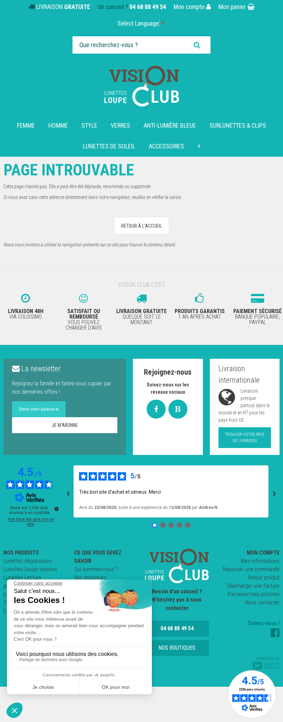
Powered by (268, 658)
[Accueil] (141, 86)
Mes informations (260, 561)
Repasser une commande (251, 569)
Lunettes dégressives (27, 561)
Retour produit (264, 577)
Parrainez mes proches (254, 594)
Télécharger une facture (253, 586)
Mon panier (232, 6)
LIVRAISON (63, 6)
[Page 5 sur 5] (188, 525)
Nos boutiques (90, 577)
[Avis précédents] (68, 491)
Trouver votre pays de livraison (244, 437)
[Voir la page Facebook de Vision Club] (275, 633)
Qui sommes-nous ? (96, 569)
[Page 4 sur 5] (179, 525)
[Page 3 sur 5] (171, 525)
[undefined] (56, 509)
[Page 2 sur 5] (163, 525)
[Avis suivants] (274, 491)
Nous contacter (262, 602)
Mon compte (190, 6)
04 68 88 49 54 (147, 6)
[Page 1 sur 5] (154, 525)
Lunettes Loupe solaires (30, 569)
